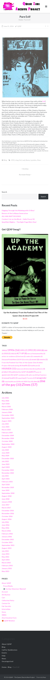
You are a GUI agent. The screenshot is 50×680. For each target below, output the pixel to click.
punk (32, 372)
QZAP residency (20, 375)
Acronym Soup (24, 175)
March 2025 (6, 430)
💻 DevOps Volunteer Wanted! (14, 589)
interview (30, 369)
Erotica (25, 169)
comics (29, 356)
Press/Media (8, 586)
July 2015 (5, 551)
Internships (6, 609)
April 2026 (6, 404)
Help (3, 656)
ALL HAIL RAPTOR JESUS (11, 216)
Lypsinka (33, 160)
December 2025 (8, 415)
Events (4, 653)
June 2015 (5, 554)
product (6, 372)
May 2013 (5, 571)
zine (36, 381)
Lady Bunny (26, 160)
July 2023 (5, 461)
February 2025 (7, 433)
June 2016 (5, 525)
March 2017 (6, 508)
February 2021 (7, 482)
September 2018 (8, 493)
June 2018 (5, 499)
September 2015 (8, 545)
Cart (3, 598)
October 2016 (7, 516)
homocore (20, 369)
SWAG (4, 615)
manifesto (40, 369)
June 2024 (5, 453)
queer (38, 372)
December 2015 (8, 539)
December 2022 (8, 470)
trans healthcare (11, 381)
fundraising (16, 366)
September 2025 (8, 418)
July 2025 (5, 424)
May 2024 (5, 456)
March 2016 (6, 531)
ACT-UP (22, 353)
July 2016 (5, 522)
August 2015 (6, 548)
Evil (43, 101)
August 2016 (6, 519)
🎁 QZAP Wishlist (8, 621)
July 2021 (5, 476)
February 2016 (7, 534)
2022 (13, 353)
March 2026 (6, 406)
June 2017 (5, 505)
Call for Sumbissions (9, 650)
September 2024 (8, 444)
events (43, 359)
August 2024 (6, 447)
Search (4, 192)
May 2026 (5, 401)
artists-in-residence (10, 356)
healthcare (35, 366)
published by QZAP (19, 372)
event (35, 359)
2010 (7, 353)
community (37, 356)
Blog (5, 160)
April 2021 (6, 479)
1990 (4, 350)
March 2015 (6, 563)
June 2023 (5, 464)
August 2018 (6, 496)
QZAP (19, 26)
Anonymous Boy (38, 353)
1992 (13, 160)
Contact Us (6, 603)
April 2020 (6, 484)
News (4, 659)
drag (16, 160)
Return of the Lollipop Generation (15, 213)
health (26, 365)
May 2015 (5, 557)
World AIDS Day (25, 381)
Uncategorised (7, 661)
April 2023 (6, 467)
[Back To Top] (44, 674)
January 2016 (7, 537)
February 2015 (7, 565)
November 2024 (8, 438)
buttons (21, 356)
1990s (13, 350)
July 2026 (5, 398)
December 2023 (8, 458)
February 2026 (7, 409)
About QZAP (6, 583)
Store (4, 612)
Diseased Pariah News (10, 359)
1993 (40, 350)
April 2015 (6, 560)
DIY (21, 359)
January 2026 (7, 412)
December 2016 (8, 511)
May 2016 (5, 528)
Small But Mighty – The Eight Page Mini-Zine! (19, 222)
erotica (27, 359)
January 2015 (7, 568)
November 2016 (8, 513)
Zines (39, 160)
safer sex (32, 375)
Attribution (6, 595)
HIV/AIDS (9, 368)
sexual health (11, 378)
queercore (7, 375)
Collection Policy (8, 600)
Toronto (31, 378)
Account (5, 592)
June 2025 (5, 427)
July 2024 (5, 450)
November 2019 (8, 487)
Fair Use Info (6, 606)
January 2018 (7, 502)
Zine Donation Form (9, 618)
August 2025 (6, 421)
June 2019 (5, 490)
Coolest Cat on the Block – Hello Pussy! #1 (18, 219)
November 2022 (8, 473)
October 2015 (7, 542)
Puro (44, 677)
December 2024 (8, 435)
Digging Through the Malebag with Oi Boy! (18, 210)
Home (21, 20)
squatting (22, 378)
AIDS (29, 353)
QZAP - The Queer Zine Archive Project (22, 677)
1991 (23, 350)
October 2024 (7, 441)
